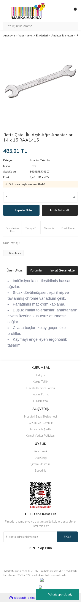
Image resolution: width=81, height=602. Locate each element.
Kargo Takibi (40, 382)
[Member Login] (65, 11)
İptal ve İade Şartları (40, 429)
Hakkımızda (40, 401)
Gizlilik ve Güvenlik (40, 423)
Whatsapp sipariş (60, 594)
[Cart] (73, 11)
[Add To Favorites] (12, 227)
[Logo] (26, 10)
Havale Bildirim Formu (40, 388)
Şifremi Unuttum (40, 464)
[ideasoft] (18, 598)
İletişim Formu (40, 394)
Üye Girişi (41, 458)
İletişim (40, 375)
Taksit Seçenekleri (62, 270)
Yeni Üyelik (40, 451)
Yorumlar (36, 270)
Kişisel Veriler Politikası (40, 436)
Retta (33, 166)
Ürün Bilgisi (14, 270)
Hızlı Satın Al (59, 210)
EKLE (67, 537)
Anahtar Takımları (40, 160)
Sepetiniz (40, 471)
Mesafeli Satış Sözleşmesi (40, 417)
